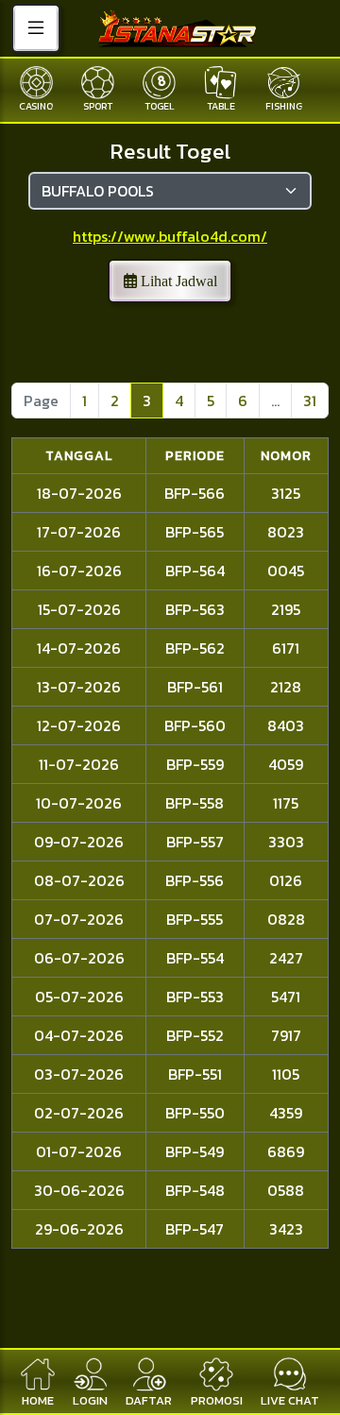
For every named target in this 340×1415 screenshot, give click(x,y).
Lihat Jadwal (177, 281)
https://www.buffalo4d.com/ (170, 236)
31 (309, 400)
